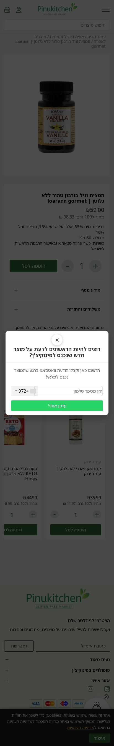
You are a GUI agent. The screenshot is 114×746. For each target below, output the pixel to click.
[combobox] (24, 391)
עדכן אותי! (57, 406)
